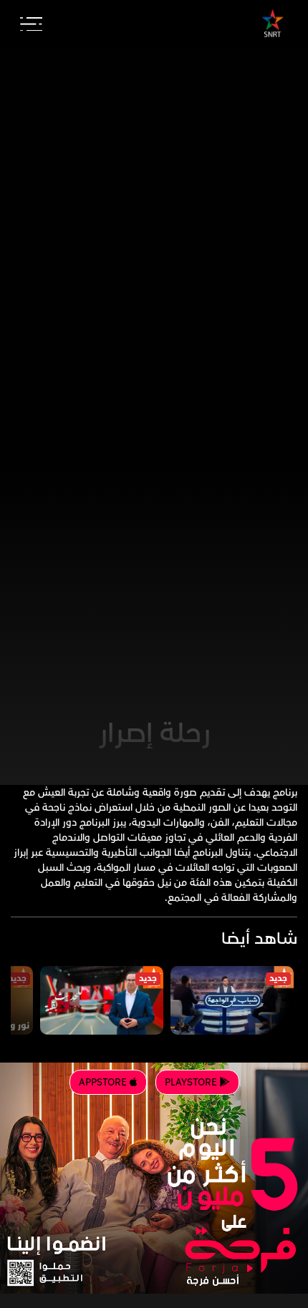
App (104, 1082)
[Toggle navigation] (31, 24)
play (192, 1082)
